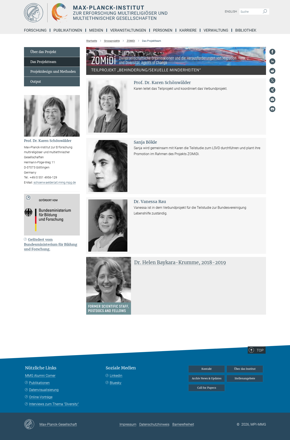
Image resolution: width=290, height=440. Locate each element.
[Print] (272, 109)
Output (35, 82)
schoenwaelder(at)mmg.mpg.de (55, 182)
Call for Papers (206, 387)
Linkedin (116, 376)
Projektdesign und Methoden (53, 72)
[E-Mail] (272, 99)
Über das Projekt (43, 52)
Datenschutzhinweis (154, 424)
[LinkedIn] (272, 61)
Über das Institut (245, 368)
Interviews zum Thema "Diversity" (54, 404)
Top (260, 350)
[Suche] (264, 12)
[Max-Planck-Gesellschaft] (31, 424)
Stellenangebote (245, 378)
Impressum (128, 424)
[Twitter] (272, 80)
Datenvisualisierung (44, 390)
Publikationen (39, 383)
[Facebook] (272, 52)
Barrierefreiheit (183, 424)
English (231, 11)
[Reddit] (272, 71)
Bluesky (115, 383)
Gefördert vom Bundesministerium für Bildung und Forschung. (50, 244)
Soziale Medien (121, 368)
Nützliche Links (40, 368)
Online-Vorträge (40, 397)
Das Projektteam (43, 62)
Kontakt (206, 368)
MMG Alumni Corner (40, 376)
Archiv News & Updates (206, 378)
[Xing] (272, 90)
